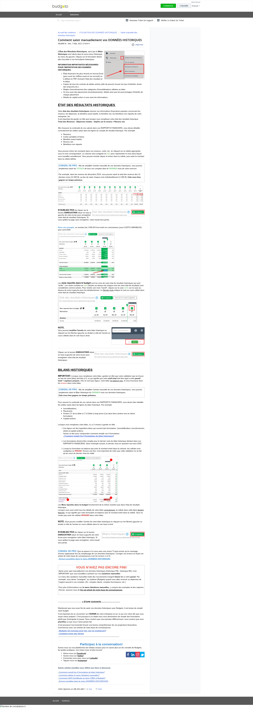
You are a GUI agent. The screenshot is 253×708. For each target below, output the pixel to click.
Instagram (82, 660)
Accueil (59, 14)
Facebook (81, 653)
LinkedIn (94, 658)
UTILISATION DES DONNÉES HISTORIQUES (98, 32)
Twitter (80, 656)
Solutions (74, 14)
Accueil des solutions (67, 32)
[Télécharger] (122, 331)
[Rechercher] (58, 20)
